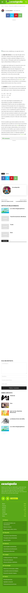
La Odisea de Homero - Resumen (10, 557)
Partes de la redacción (8, 559)
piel (18, 125)
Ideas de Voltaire (7, 540)
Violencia (12, 395)
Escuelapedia (9, 10)
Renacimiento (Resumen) (8, 551)
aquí (17, 493)
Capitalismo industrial (8, 581)
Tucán (11, 224)
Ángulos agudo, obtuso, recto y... (10, 529)
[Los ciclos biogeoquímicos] (5, 210)
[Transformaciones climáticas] (5, 218)
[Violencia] (5, 397)
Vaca (11, 232)
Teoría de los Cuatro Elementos (10, 535)
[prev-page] (2, 433)
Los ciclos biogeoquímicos (17, 208)
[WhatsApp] (20, 15)
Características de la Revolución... (10, 548)
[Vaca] (5, 234)
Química (7, 173)
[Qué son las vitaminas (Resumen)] (5, 413)
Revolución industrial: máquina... (10, 573)
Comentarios (7, 138)
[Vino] (5, 405)
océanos (22, 134)
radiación (21, 79)
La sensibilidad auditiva (21, 201)
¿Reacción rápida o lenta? (7, 201)
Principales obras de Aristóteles (10, 538)
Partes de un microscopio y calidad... (11, 568)
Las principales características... (10, 546)
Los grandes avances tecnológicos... (11, 570)
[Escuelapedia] (2, 10)
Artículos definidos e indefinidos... (10, 562)
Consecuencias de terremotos (9, 584)
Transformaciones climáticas (18, 216)
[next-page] (4, 433)
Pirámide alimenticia (7, 579)
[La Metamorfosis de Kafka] (5, 421)
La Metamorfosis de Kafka (17, 419)
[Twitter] (12, 15)
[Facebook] (8, 15)
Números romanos (7, 527)
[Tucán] (5, 226)
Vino (11, 403)
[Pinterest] (16, 15)
